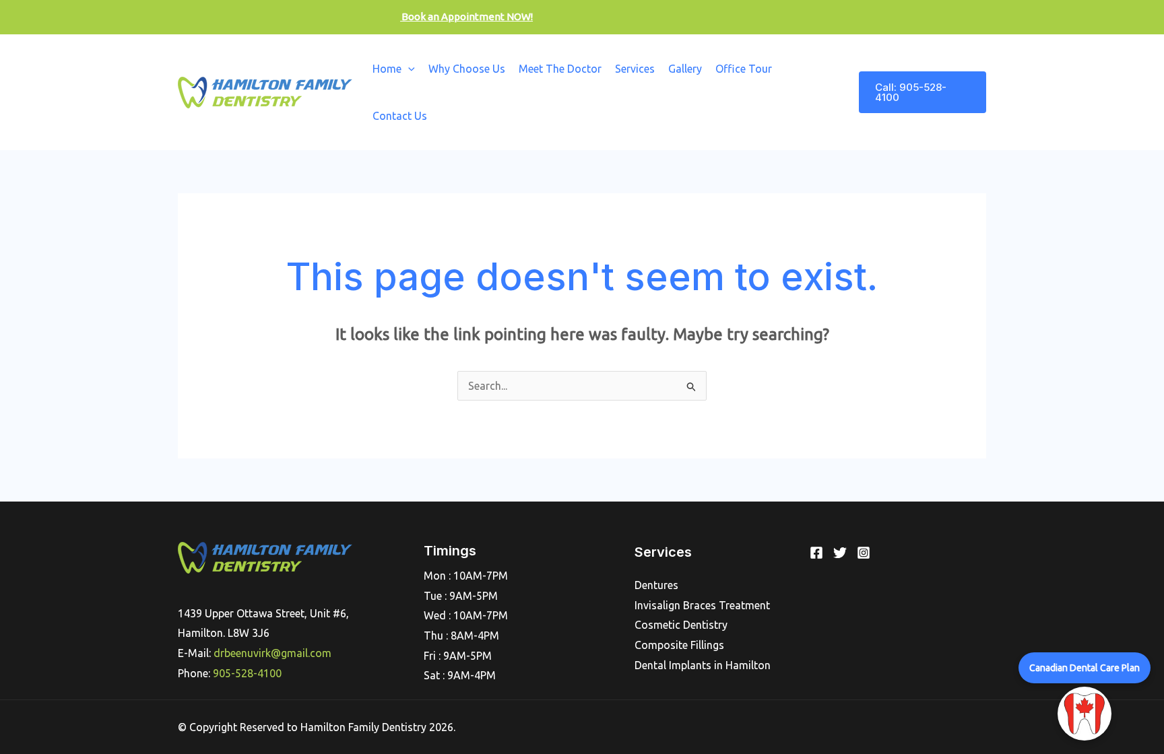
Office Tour (743, 69)
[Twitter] (840, 552)
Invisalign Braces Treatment (702, 605)
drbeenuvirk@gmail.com (272, 653)
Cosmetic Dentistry (681, 625)
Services (635, 69)
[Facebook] (816, 552)
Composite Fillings (679, 645)
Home (387, 69)
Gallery (685, 69)
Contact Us (400, 116)
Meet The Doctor (560, 69)
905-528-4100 (247, 673)
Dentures (656, 585)
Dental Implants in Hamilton (703, 665)
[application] (408, 69)
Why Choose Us (466, 69)
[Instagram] (863, 552)
